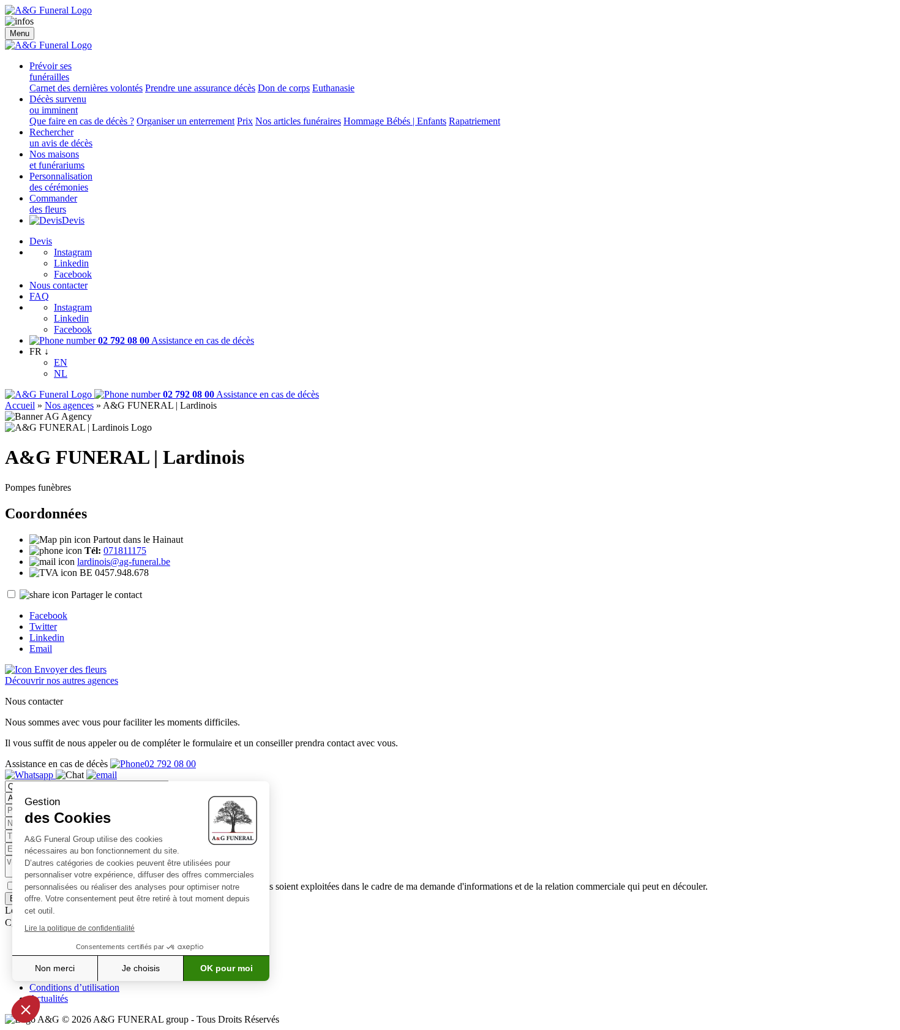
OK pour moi (226, 968)
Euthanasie (333, 88)
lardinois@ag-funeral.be (123, 561)
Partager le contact (106, 594)
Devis (73, 220)
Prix (245, 121)
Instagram (73, 252)
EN (60, 362)
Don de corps (284, 88)
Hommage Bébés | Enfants (394, 121)
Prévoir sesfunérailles (50, 71)
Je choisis (141, 968)
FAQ (39, 296)
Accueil (20, 405)
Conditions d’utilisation (74, 987)
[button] (25, 1009)
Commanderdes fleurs (53, 203)
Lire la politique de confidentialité (79, 928)
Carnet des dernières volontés (86, 88)
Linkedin (71, 263)
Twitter (43, 626)
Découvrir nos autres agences (61, 680)
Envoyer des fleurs (69, 669)
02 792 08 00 (170, 764)
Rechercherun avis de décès (60, 137)
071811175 (124, 550)
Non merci (55, 968)
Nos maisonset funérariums (56, 159)
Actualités (48, 998)
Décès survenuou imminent (57, 104)
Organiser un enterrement (185, 121)
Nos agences (69, 405)
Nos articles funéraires (298, 121)
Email (40, 648)
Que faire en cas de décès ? (81, 121)
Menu (19, 33)
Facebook (73, 274)
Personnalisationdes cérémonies (60, 181)
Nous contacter (58, 285)
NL (60, 373)
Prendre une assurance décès (200, 88)
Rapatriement (474, 121)
